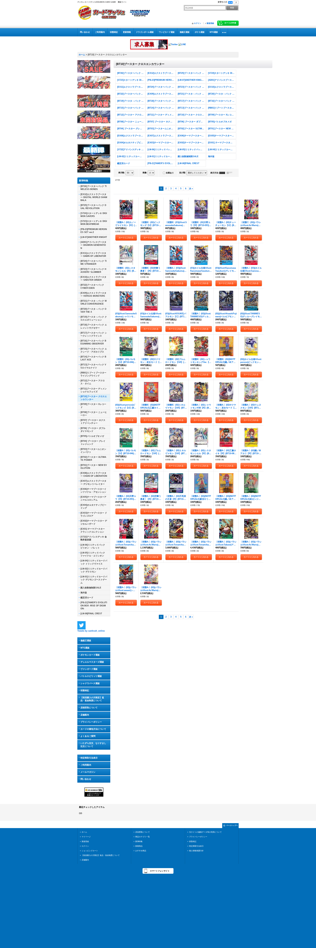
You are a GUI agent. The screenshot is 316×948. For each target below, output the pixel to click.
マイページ (86, 837)
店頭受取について (89, 707)
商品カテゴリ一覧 (142, 837)
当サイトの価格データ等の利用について (205, 832)
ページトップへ (232, 825)
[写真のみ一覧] (223, 173)
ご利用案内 (85, 765)
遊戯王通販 (85, 640)
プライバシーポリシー (91, 722)
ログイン (197, 23)
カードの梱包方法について (93, 729)
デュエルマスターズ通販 (92, 662)
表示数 (121, 172)
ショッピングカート (90, 851)
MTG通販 (85, 648)
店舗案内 (84, 715)
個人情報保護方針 (196, 851)
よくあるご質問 (87, 736)
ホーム (84, 832)
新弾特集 (139, 841)
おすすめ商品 (140, 851)
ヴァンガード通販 (89, 669)
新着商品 (139, 846)
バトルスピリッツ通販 (91, 676)
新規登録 (210, 23)
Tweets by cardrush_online (91, 631)
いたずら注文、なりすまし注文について (93, 744)
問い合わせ (85, 779)
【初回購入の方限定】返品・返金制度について (92, 699)
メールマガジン (87, 772)
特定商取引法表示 (89, 758)
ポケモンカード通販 (90, 655)
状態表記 (84, 690)
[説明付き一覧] (230, 173)
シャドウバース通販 (90, 683)
